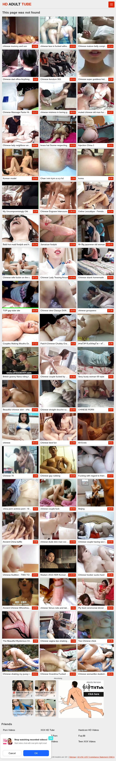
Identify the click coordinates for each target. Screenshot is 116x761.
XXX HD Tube (48, 730)
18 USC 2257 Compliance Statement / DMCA (95, 757)
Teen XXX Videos (87, 741)
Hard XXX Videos (49, 741)
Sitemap (72, 757)
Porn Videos (9, 730)
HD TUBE (17, 4)
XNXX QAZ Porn (49, 735)
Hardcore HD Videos (88, 730)
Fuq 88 (81, 735)
